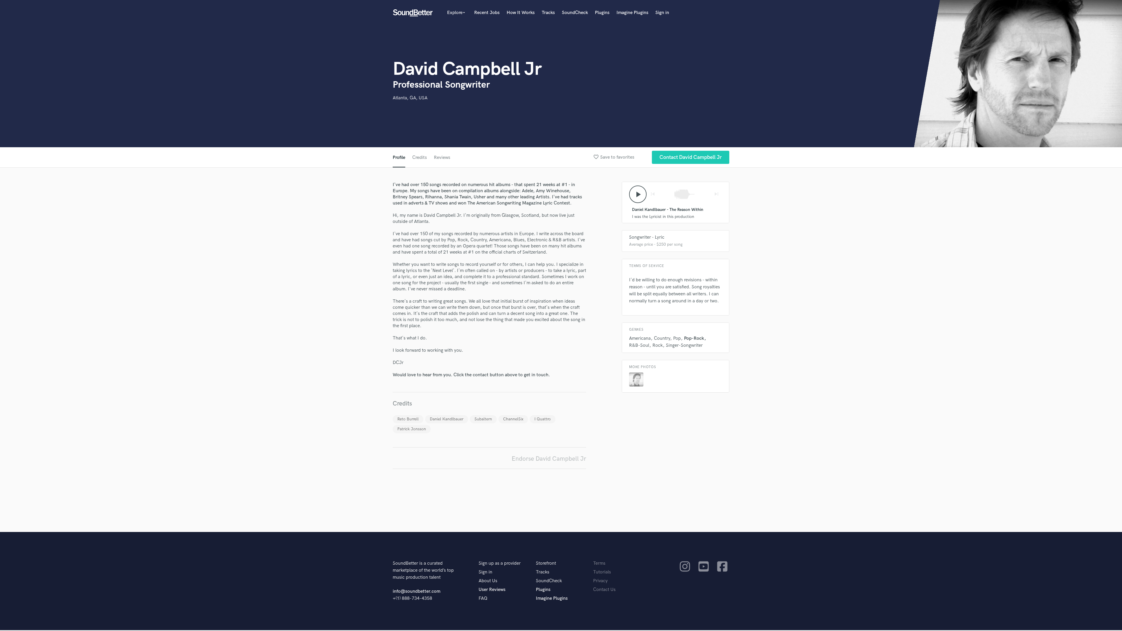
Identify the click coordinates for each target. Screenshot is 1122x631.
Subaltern (483, 419)
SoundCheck (575, 12)
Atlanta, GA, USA (410, 98)
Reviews (442, 157)
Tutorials (602, 572)
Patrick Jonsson (411, 429)
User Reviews (492, 589)
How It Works (521, 12)
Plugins (602, 12)
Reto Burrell (408, 419)
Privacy (600, 581)
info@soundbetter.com (416, 591)
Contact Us (604, 589)
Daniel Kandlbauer (446, 419)
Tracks (548, 12)
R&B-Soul (639, 345)
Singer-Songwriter (684, 345)
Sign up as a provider (500, 563)
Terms (599, 563)
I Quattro (542, 419)
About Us (488, 581)
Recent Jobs (487, 12)
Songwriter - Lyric (646, 237)
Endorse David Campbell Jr (549, 458)
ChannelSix (513, 419)
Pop (677, 338)
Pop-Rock (694, 338)
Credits (419, 157)
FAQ (483, 598)
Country (662, 338)
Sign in (662, 12)
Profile (399, 157)
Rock (657, 345)
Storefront (546, 563)
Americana (640, 338)
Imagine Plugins (632, 12)
